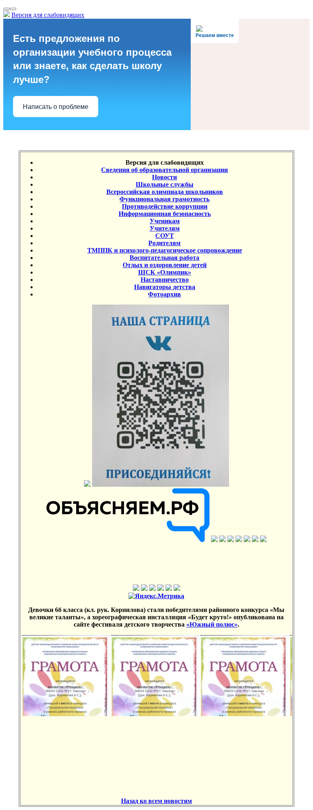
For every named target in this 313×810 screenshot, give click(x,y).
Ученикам (165, 221)
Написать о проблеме (55, 106)
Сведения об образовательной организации (164, 169)
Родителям (164, 243)
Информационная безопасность (165, 213)
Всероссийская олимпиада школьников (164, 191)
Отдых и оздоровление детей (165, 264)
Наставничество (165, 279)
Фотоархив (164, 294)
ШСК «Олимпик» (164, 272)
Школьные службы (165, 184)
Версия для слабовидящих (47, 14)
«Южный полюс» (212, 624)
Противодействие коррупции (164, 206)
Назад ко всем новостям (156, 800)
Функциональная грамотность (164, 199)
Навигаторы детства (164, 286)
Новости (164, 177)
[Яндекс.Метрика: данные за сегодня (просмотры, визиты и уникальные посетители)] (156, 596)
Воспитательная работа (164, 257)
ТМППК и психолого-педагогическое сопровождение (164, 250)
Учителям (165, 228)
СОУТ (164, 235)
